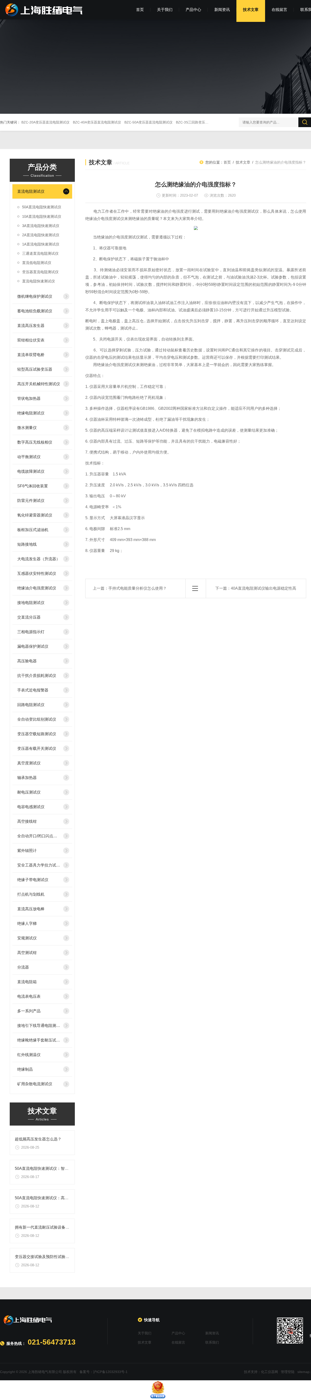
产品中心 (193, 10)
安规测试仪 (27, 938)
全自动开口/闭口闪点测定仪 (38, 836)
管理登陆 (287, 1372)
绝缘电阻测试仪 (30, 413)
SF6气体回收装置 (32, 486)
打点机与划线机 (30, 894)
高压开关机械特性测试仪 (38, 384)
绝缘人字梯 (27, 923)
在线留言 (279, 10)
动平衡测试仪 (29, 457)
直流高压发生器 (30, 326)
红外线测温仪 (29, 1055)
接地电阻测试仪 (30, 603)
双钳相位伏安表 (30, 340)
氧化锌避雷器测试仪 (34, 515)
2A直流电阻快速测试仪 (40, 235)
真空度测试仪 (29, 763)
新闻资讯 (222, 10)
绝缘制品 (25, 1069)
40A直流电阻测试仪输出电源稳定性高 (263, 588)
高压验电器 (27, 661)
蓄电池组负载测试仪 (34, 311)
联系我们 (212, 1342)
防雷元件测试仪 (30, 500)
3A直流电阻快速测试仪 (40, 226)
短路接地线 (27, 544)
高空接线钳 (27, 821)
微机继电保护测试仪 (34, 296)
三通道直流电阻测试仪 (40, 253)
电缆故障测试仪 (30, 471)
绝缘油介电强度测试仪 (36, 588)
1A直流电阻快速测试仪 (40, 244)
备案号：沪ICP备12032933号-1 (103, 1372)
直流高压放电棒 (30, 909)
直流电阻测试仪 (30, 191)
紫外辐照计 (27, 850)
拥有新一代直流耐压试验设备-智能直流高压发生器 (58, 1227)
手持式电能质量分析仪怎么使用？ (137, 588)
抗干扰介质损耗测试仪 (36, 675)
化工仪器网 (269, 1372)
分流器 (23, 967)
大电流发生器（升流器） (38, 559)
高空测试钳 (27, 953)
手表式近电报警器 (32, 690)
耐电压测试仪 (29, 792)
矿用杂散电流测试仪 (34, 1084)
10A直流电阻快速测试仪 (41, 216)
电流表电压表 (29, 996)
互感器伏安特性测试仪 (36, 573)
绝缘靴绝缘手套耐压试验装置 (38, 1040)
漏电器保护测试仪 (32, 646)
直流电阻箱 (27, 982)
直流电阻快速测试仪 (38, 281)
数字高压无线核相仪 (34, 442)
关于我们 (165, 10)
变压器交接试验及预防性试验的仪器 (46, 1257)
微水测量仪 (27, 428)
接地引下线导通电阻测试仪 (38, 1025)
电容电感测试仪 (30, 807)
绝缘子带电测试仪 (32, 880)
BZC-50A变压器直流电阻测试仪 (148, 122)
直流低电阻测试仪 (36, 263)
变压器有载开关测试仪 (36, 748)
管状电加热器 (29, 398)
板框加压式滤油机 (32, 530)
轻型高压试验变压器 (34, 369)
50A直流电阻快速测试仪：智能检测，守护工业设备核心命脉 (67, 1168)
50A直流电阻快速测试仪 (41, 207)
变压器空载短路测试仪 (36, 734)
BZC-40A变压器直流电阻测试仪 (97, 122)
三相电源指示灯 (30, 632)
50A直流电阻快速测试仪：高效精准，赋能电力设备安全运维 (67, 1198)
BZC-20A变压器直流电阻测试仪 (45, 122)
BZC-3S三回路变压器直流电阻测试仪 (204, 122)
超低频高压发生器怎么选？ (38, 1139)
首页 (140, 10)
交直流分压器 (29, 617)
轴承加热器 (27, 778)
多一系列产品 (29, 1011)
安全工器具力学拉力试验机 (38, 865)
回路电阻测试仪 (30, 705)
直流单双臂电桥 (30, 355)
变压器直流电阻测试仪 (40, 272)
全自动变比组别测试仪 (36, 719)
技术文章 (251, 10)
